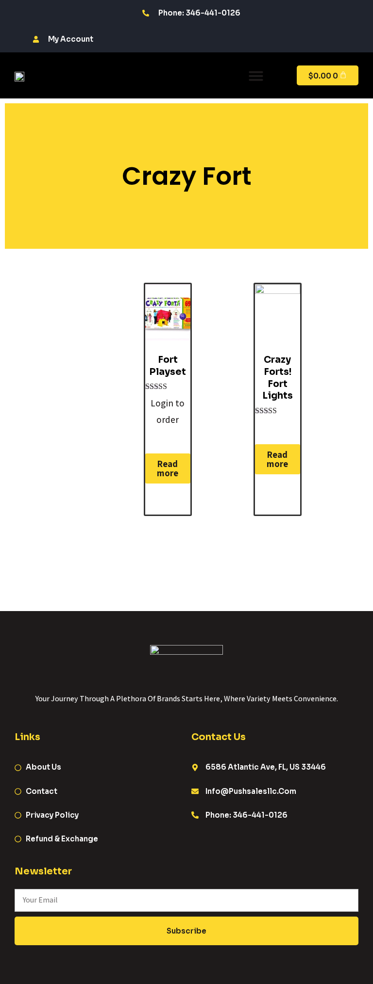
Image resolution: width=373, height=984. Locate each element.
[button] (256, 75)
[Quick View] (174, 436)
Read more (167, 468)
